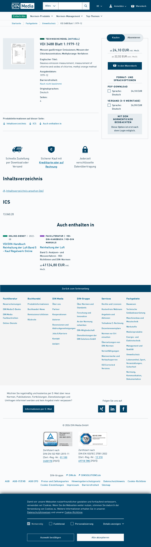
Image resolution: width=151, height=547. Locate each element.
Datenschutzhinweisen (38, 512)
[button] (117, 6)
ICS (34, 123)
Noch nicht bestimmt (51, 83)
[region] (75, 515)
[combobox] (74, 6)
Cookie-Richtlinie (73, 512)
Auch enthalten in (51, 123)
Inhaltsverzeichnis (16, 123)
